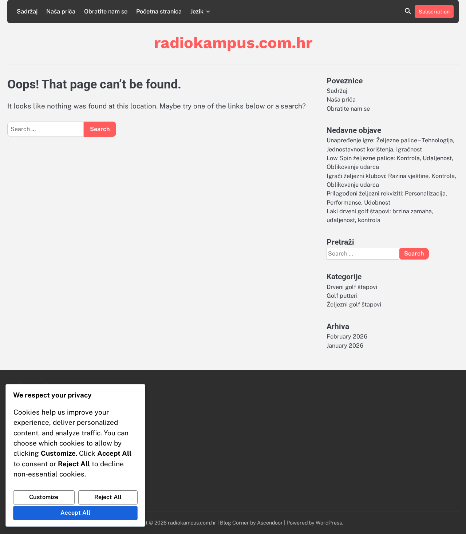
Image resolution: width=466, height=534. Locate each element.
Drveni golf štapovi (352, 287)
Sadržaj (27, 11)
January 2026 (345, 345)
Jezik (197, 11)
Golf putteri (342, 295)
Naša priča (60, 11)
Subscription (434, 11)
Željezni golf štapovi (354, 304)
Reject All (108, 497)
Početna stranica (159, 11)
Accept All (75, 512)
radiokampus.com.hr (233, 42)
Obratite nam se (105, 11)
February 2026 (347, 336)
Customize (43, 497)
